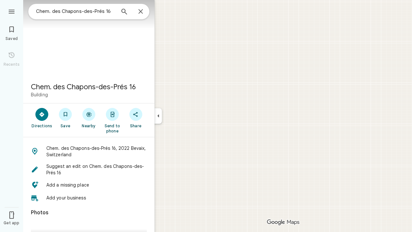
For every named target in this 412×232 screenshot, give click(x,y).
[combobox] (75, 11)
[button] (88, 151)
